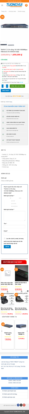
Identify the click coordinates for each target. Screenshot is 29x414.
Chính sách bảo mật (9, 397)
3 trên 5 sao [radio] (7, 200)
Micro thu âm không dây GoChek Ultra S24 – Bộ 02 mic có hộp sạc (21, 308)
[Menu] (2, 5)
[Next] (25, 26)
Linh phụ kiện (12, 11)
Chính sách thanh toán (10, 391)
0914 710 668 (17, 96)
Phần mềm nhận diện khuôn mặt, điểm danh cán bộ (7, 283)
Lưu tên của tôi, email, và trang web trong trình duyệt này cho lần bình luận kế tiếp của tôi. (13, 241)
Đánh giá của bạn (9, 195)
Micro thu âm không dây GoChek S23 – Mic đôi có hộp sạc (7, 308)
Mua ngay (5, 90)
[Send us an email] (21, 405)
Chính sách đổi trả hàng (10, 394)
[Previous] (3, 26)
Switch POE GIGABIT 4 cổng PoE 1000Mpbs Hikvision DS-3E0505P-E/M (21, 333)
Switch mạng (21, 11)
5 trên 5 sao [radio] (7, 206)
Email (6, 231)
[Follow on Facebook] (18, 405)
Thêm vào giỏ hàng (17, 86)
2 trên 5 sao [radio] (15, 198)
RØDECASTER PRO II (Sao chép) (21, 283)
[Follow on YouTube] (24, 405)
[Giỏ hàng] (26, 5)
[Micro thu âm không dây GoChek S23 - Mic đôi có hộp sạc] (7, 298)
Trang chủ (4, 11)
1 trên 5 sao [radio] (6, 198)
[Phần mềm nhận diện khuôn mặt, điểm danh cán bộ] (7, 273)
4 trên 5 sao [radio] (7, 203)
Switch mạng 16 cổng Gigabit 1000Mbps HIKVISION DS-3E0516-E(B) (8, 333)
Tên (5, 223)
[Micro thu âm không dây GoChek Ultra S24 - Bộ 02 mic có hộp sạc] (21, 298)
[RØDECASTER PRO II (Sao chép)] (21, 273)
